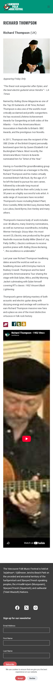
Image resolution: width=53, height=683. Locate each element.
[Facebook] (17, 608)
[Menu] (48, 7)
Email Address (9, 626)
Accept (20, 678)
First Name (7, 638)
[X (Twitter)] (26, 608)
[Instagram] (35, 608)
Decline (32, 678)
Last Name (7, 651)
